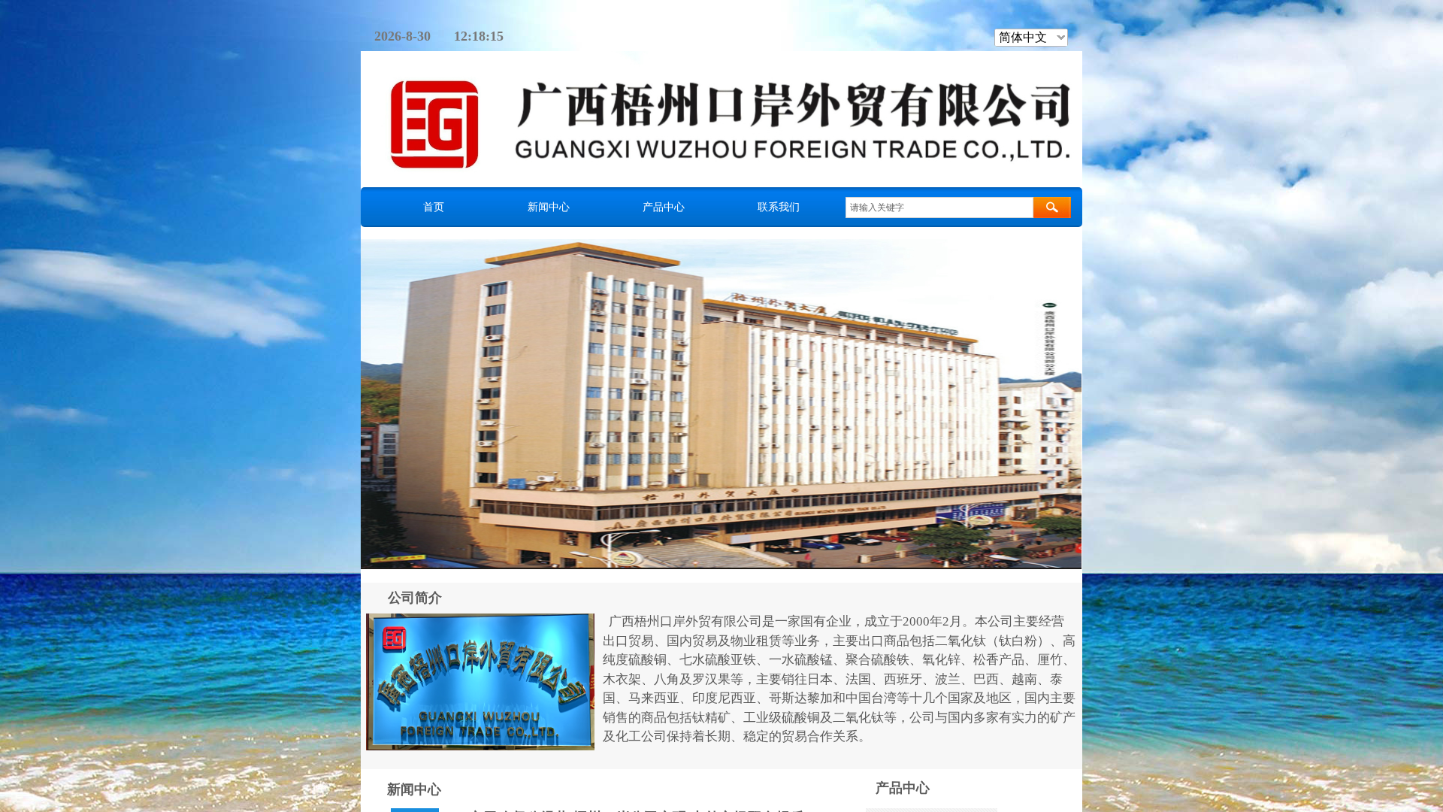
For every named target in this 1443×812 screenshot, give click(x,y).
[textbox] (939, 207)
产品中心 (664, 207)
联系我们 (779, 207)
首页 (433, 207)
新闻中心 (549, 207)
